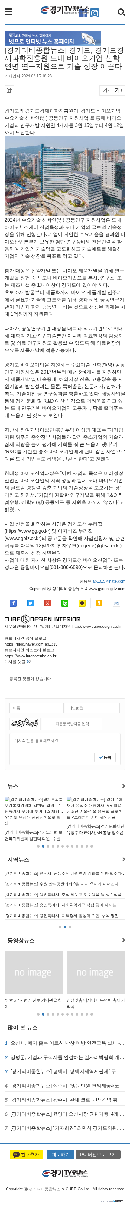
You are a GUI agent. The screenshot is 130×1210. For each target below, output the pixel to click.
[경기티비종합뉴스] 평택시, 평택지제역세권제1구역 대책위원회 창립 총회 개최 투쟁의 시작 (68, 1071)
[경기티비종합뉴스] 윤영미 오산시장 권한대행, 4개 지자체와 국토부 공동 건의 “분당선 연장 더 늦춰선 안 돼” (68, 1114)
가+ (119, 90)
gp (48, 603)
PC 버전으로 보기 (98, 1154)
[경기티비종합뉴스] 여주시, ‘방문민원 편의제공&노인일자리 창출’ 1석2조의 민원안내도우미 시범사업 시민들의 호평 (68, 1085)
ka (82, 603)
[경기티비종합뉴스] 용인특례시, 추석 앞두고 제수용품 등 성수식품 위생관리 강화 (65, 894)
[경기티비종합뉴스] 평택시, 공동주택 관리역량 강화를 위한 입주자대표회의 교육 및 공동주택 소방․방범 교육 (65, 873)
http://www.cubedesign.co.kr (97, 626)
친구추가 (30, 1154)
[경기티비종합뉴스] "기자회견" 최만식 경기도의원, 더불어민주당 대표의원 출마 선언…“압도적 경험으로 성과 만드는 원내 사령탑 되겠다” (68, 1128)
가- (106, 90)
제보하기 (61, 1154)
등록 (107, 757)
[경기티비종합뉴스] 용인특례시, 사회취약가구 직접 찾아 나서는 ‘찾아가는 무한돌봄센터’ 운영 (65, 905)
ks (99, 603)
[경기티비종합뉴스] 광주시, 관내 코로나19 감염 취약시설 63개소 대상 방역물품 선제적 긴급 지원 (68, 1099)
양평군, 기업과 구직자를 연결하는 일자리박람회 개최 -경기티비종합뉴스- (68, 1057)
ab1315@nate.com (109, 581)
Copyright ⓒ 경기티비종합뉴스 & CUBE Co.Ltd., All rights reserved (65, 1189)
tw (30, 603)
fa (13, 603)
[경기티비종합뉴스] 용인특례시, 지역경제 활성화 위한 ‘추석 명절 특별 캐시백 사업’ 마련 (65, 915)
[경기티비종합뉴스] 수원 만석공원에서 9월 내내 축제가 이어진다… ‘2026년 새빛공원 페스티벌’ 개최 (65, 884)
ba (64, 603)
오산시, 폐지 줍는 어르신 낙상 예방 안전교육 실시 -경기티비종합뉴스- (68, 1043)
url (116, 603)
